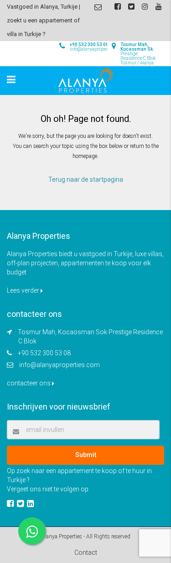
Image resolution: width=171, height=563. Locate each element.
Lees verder (24, 290)
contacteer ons (29, 383)
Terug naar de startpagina (85, 179)
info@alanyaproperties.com (59, 364)
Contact (85, 552)
